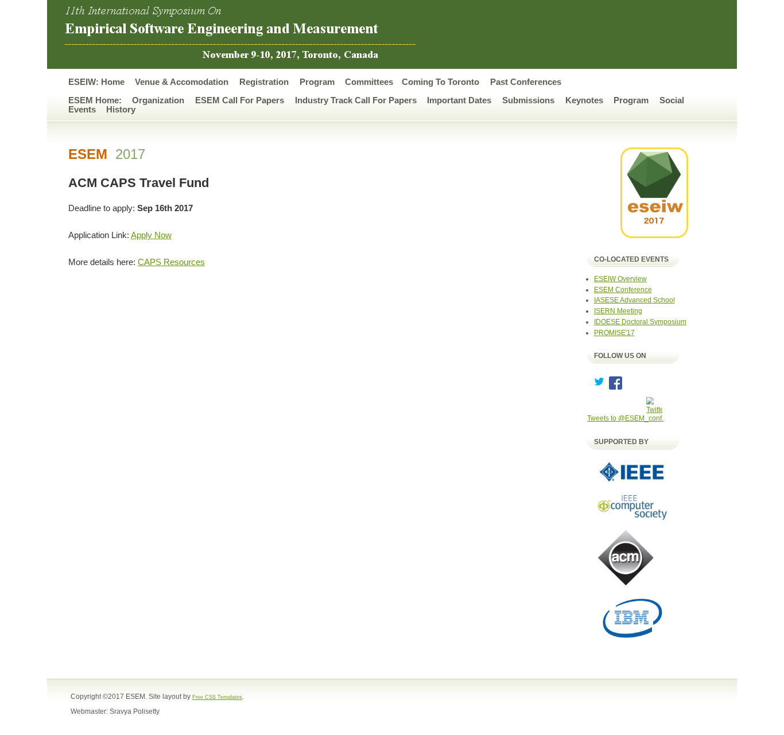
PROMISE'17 (614, 332)
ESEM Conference (623, 289)
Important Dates (459, 100)
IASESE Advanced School (634, 300)
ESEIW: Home (96, 82)
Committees (369, 82)
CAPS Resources (171, 262)
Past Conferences (525, 82)
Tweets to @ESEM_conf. (625, 418)
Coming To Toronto (440, 82)
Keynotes (584, 100)
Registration (264, 82)
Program (317, 82)
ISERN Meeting (618, 310)
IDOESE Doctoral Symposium (640, 321)
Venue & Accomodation (181, 82)
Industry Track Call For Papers (356, 100)
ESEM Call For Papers (239, 100)
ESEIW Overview (620, 278)
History (120, 109)
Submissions (528, 100)
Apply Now (151, 235)
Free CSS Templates (217, 697)
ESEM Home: (95, 100)
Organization (158, 100)
